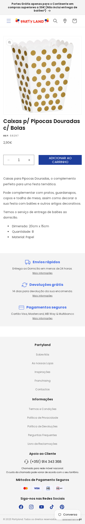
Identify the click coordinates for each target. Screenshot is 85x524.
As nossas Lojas (42, 363)
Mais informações (42, 273)
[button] (9, 21)
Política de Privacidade (42, 418)
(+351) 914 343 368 (45, 461)
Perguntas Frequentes (42, 435)
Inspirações (42, 372)
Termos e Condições (42, 409)
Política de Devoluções (42, 426)
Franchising (43, 380)
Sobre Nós (42, 354)
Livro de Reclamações (42, 444)
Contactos (42, 389)
